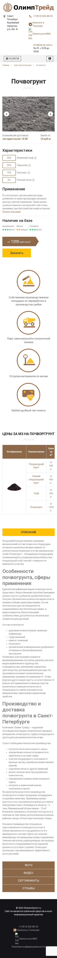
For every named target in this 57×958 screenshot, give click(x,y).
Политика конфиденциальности (28, 946)
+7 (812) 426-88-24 (43, 16)
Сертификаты (28, 880)
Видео (28, 872)
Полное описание (11, 212)
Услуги (13, 58)
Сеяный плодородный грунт (36, 479)
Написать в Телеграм (38, 24)
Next (50, 113)
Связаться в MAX (41, 33)
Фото (28, 865)
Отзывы (28, 888)
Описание (28, 532)
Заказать (16, 253)
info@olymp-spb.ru (42, 45)
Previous (6, 113)
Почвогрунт (36, 507)
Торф (36, 493)
